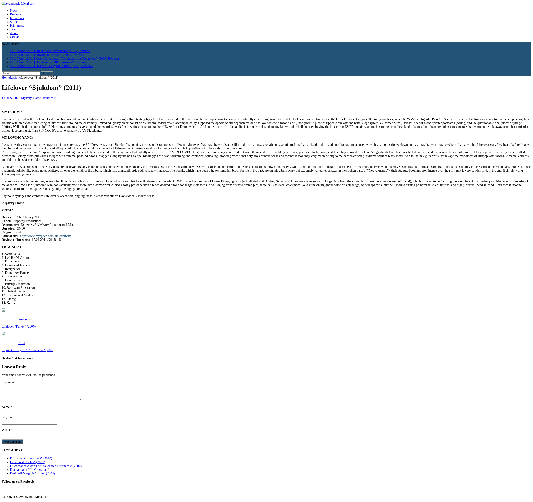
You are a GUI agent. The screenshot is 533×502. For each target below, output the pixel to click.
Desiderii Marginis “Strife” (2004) (32, 473)
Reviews (15, 14)
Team (13, 29)
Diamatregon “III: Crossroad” (29, 469)
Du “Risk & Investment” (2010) (31, 458)
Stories (14, 22)
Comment (8, 382)
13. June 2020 (11, 98)
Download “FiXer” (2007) (27, 462)
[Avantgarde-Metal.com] (18, 3)
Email (6, 418)
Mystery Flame (31, 98)
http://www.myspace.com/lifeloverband (46, 236)
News (14, 10)
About (14, 33)
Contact (15, 37)
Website (7, 430)
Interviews (17, 18)
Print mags (17, 25)
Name (6, 407)
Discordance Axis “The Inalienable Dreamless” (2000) (46, 466)
